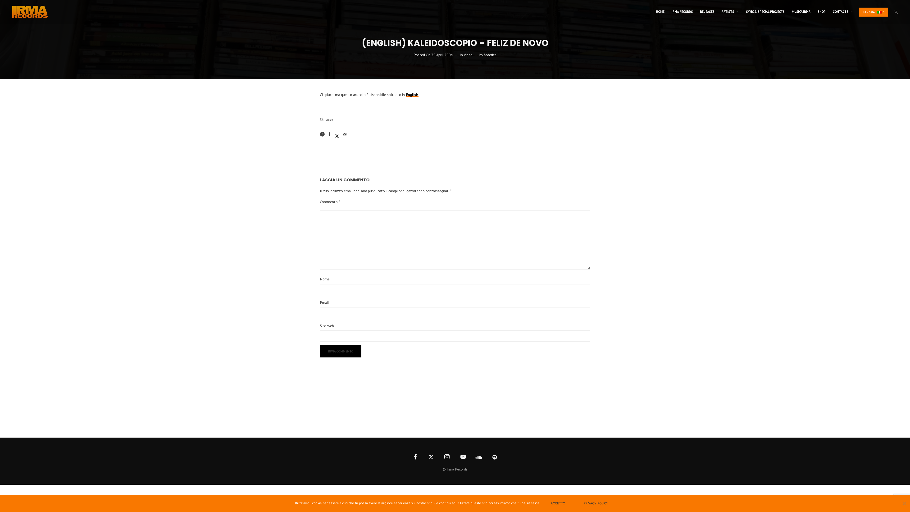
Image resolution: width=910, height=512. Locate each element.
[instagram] (447, 457)
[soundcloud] (478, 457)
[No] (904, 503)
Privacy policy (596, 503)
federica (490, 54)
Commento (330, 201)
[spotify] (495, 457)
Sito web (327, 325)
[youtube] (463, 457)
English (412, 94)
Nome (325, 279)
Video (468, 54)
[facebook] (415, 457)
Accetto (558, 503)
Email (324, 302)
